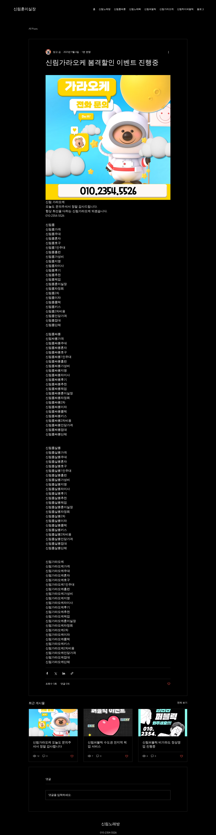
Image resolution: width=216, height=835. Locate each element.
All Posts (33, 28)
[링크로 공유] (72, 673)
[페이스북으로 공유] (47, 673)
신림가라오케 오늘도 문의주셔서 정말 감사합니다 (52, 744)
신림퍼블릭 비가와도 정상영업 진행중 (161, 744)
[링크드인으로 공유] (63, 673)
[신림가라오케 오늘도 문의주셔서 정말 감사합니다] (53, 722)
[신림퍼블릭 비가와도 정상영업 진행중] (162, 722)
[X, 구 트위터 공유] (55, 673)
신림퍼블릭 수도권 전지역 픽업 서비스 (107, 744)
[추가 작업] (168, 52)
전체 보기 (182, 702)
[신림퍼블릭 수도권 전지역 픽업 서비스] (108, 722)
